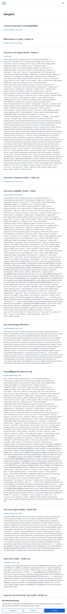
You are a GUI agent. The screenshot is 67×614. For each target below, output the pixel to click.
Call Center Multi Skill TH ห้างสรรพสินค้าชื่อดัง (21, 26)
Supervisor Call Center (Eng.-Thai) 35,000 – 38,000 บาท (25, 595)
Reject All (33, 610)
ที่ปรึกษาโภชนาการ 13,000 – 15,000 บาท (18, 39)
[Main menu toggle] (63, 3)
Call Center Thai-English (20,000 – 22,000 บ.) (21, 52)
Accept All (54, 610)
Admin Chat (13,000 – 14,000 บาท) (17, 559)
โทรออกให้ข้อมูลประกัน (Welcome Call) (18, 372)
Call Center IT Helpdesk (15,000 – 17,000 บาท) (21, 178)
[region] (33, 606)
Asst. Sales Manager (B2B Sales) (16, 325)
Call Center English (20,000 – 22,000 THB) (20, 510)
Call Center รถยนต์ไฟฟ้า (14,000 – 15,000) (20, 191)
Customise (13, 610)
